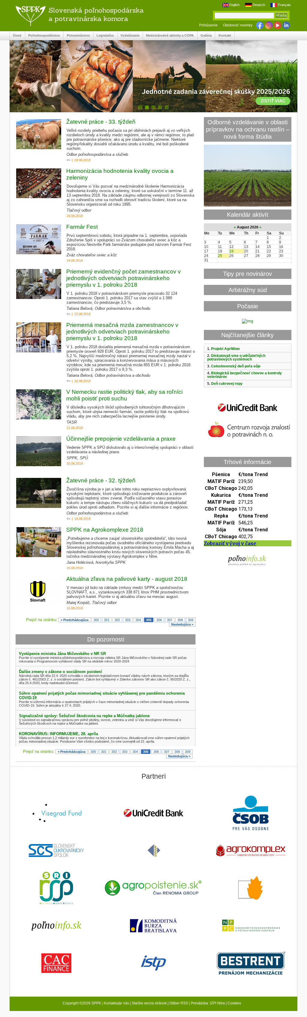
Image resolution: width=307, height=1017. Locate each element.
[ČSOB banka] (250, 813)
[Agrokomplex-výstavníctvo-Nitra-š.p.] (250, 851)
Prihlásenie (208, 25)
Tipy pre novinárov (247, 273)
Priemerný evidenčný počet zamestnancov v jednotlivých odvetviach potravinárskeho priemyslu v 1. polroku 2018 (123, 278)
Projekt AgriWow (225, 349)
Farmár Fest (82, 227)
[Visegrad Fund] (56, 814)
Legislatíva (104, 36)
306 (159, 620)
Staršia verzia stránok (149, 1003)
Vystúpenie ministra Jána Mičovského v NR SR (62, 653)
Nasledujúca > (182, 624)
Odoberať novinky (237, 25)
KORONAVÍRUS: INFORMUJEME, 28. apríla (58, 734)
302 (117, 620)
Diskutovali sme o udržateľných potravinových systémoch (236, 357)
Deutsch (258, 5)
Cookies (234, 1003)
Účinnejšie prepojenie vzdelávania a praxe (121, 439)
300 (96, 620)
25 (220, 256)
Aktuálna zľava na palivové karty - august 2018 (126, 579)
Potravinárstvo (77, 36)
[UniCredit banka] (248, 413)
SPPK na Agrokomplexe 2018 (104, 530)
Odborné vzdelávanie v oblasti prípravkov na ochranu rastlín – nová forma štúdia (247, 129)
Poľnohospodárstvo (42, 36)
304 (138, 620)
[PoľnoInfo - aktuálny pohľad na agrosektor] (56, 926)
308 (180, 620)
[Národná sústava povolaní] (56, 888)
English (234, 5)
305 (148, 620)
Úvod (15, 36)
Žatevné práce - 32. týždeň (101, 480)
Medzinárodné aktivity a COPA (168, 36)
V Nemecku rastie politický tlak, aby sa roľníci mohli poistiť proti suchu (124, 395)
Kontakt (223, 36)
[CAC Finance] (56, 963)
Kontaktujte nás (116, 1003)
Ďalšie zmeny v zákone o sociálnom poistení (60, 671)
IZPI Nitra (217, 1003)
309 (190, 620)
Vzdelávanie (128, 36)
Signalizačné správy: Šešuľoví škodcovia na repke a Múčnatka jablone (84, 716)
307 (169, 620)
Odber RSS (178, 1003)
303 (127, 620)
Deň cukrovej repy (227, 383)
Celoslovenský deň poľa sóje (236, 366)
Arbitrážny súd (247, 289)
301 (106, 620)
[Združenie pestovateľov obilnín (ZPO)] (250, 888)
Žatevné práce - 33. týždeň (101, 122)
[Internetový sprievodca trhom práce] (153, 963)
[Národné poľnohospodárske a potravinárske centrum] (250, 926)
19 (231, 251)
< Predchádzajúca (74, 620)
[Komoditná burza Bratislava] (153, 926)
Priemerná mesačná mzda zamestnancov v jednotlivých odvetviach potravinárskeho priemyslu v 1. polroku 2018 (122, 331)
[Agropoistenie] (153, 889)
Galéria (205, 36)
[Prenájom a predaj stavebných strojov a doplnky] (250, 963)
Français (284, 5)
